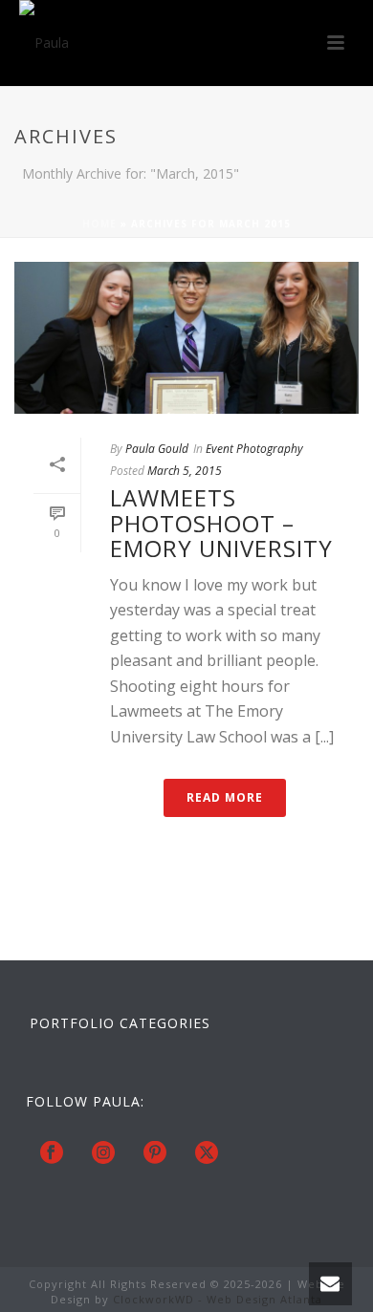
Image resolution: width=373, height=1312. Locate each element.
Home (99, 223)
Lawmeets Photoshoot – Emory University (221, 523)
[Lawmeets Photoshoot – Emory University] (186, 338)
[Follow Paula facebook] (51, 1153)
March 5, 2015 (184, 470)
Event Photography (254, 449)
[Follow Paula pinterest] (154, 1153)
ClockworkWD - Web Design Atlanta (217, 1299)
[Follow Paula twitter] (206, 1153)
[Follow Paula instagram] (103, 1153)
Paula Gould (156, 449)
